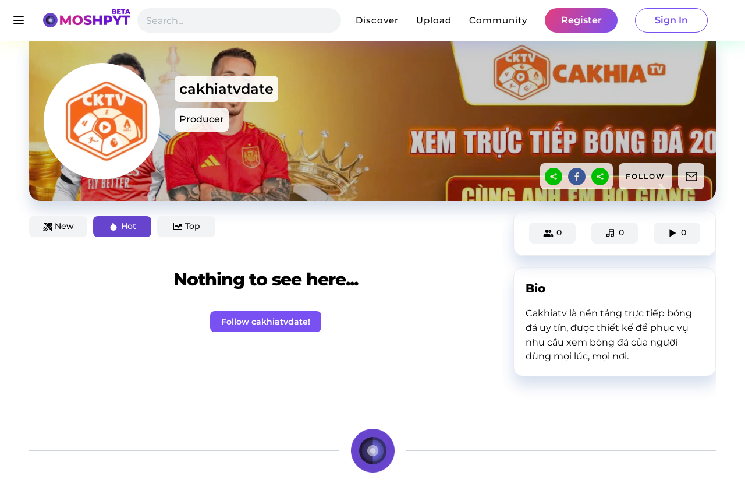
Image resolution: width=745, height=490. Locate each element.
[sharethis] (553, 176)
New (64, 226)
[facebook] (577, 176)
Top (192, 226)
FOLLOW (645, 176)
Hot (128, 226)
